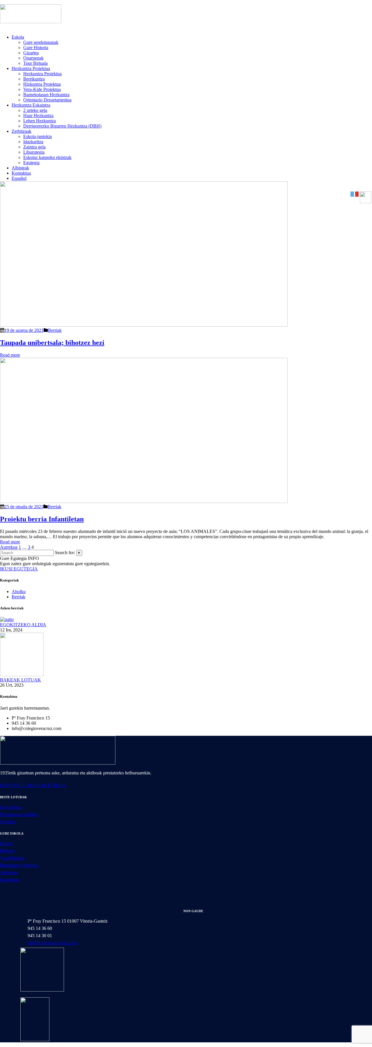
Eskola (18, 37)
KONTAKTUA (15, 785)
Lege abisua (11, 807)
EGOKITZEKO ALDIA (23, 624)
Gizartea (31, 52)
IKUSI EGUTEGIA (19, 568)
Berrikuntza (34, 78)
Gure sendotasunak (40, 42)
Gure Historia (35, 47)
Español (19, 178)
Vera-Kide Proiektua (42, 89)
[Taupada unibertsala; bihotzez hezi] (144, 325)
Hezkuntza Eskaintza (31, 105)
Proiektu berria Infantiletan (42, 519)
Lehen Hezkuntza (39, 120)
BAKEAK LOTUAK (20, 679)
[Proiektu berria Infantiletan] (144, 501)
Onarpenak (33, 58)
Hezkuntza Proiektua (31, 68)
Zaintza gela (34, 146)
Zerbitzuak (21, 131)
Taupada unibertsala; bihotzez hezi (52, 342)
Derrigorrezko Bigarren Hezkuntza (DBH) (62, 126)
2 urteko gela (35, 110)
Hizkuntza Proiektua (42, 84)
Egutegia (31, 162)
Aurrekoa (8, 547)
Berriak (55, 330)
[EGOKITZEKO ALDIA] (7, 619)
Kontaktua (21, 173)
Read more (10, 354)
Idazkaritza (33, 141)
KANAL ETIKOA (47, 785)
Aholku (19, 591)
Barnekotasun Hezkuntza (46, 94)
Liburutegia (33, 152)
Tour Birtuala (35, 63)
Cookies (7, 821)
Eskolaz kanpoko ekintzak (47, 157)
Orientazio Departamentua (47, 99)
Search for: (65, 552)
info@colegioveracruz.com (52, 942)
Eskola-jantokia (37, 136)
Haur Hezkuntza (38, 115)
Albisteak (20, 167)
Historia (7, 850)
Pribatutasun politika (18, 814)
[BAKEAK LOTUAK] (22, 674)
